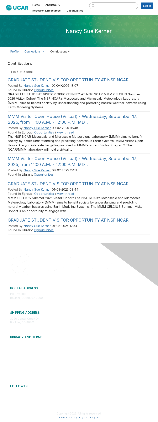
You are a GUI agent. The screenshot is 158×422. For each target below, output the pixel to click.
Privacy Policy (19, 347)
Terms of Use (18, 350)
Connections (32, 51)
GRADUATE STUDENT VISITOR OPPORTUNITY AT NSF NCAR (68, 79)
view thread (65, 132)
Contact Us (17, 358)
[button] (53, 5)
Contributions (58, 51)
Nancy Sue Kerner (37, 86)
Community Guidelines (24, 354)
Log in (147, 5)
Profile (14, 51)
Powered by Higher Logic (79, 417)
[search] (93, 6)
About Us (16, 343)
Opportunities (44, 90)
